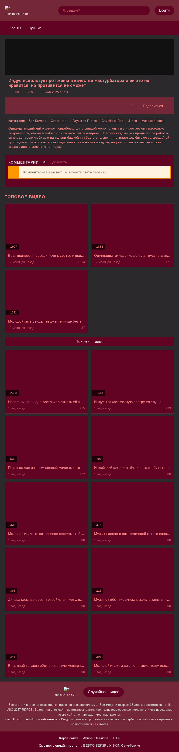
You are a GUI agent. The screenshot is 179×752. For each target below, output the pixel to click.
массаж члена (153, 121)
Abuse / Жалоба (96, 738)
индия (132, 121)
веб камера (37, 121)
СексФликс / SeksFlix (21, 719)
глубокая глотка (85, 121)
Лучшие (34, 28)
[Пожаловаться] (169, 106)
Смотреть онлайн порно (59, 745)
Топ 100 (15, 28)
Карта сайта (68, 738)
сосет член (59, 121)
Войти (164, 10)
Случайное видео (104, 692)
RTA (116, 738)
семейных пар (112, 121)
